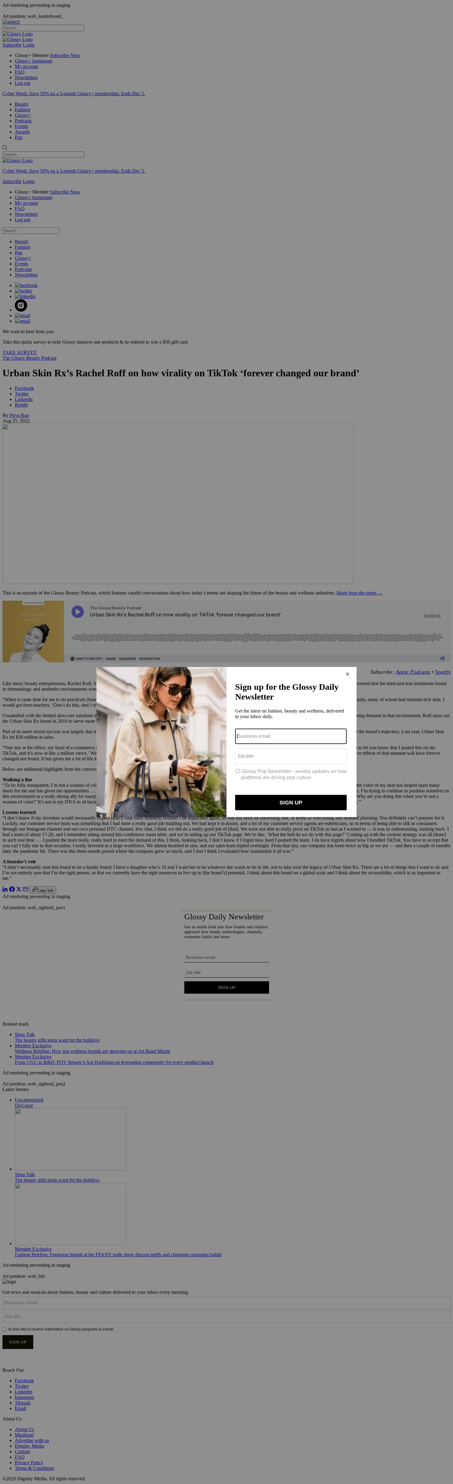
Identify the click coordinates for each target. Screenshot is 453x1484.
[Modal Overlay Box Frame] (226, 742)
